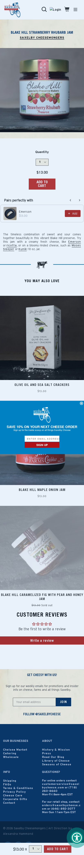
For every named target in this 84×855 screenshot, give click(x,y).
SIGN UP (42, 445)
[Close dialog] (81, 403)
